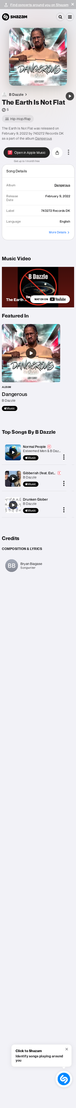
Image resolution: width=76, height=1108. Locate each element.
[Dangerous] (31, 367)
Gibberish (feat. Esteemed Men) (48, 473)
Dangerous (43, 138)
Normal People (34, 447)
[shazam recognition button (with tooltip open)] (64, 1079)
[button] (72, 4)
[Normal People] (13, 452)
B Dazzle (30, 477)
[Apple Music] (9, 408)
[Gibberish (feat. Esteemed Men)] (13, 478)
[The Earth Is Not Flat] (70, 96)
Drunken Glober (35, 499)
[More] (63, 457)
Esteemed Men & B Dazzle (43, 451)
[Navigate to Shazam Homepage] (14, 16)
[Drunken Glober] (13, 505)
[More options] (68, 152)
